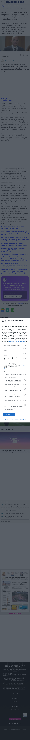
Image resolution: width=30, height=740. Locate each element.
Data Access (15, 419)
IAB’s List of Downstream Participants (16, 341)
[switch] (25, 348)
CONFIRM (9, 414)
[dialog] (15, 370)
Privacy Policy (23, 419)
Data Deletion (7, 419)
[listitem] (15, 345)
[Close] (27, 320)
